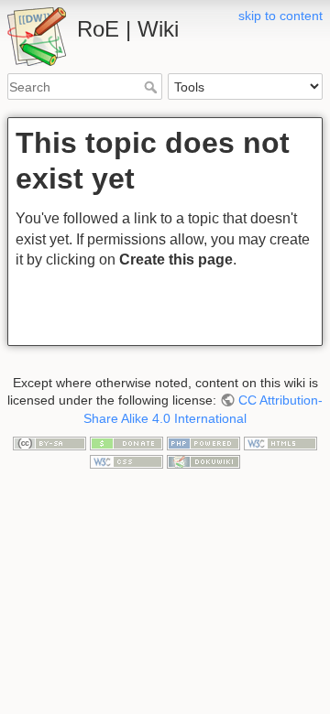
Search (152, 87)
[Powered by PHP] (203, 442)
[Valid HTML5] (280, 442)
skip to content (280, 15)
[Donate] (126, 442)
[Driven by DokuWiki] (203, 460)
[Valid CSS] (126, 460)
